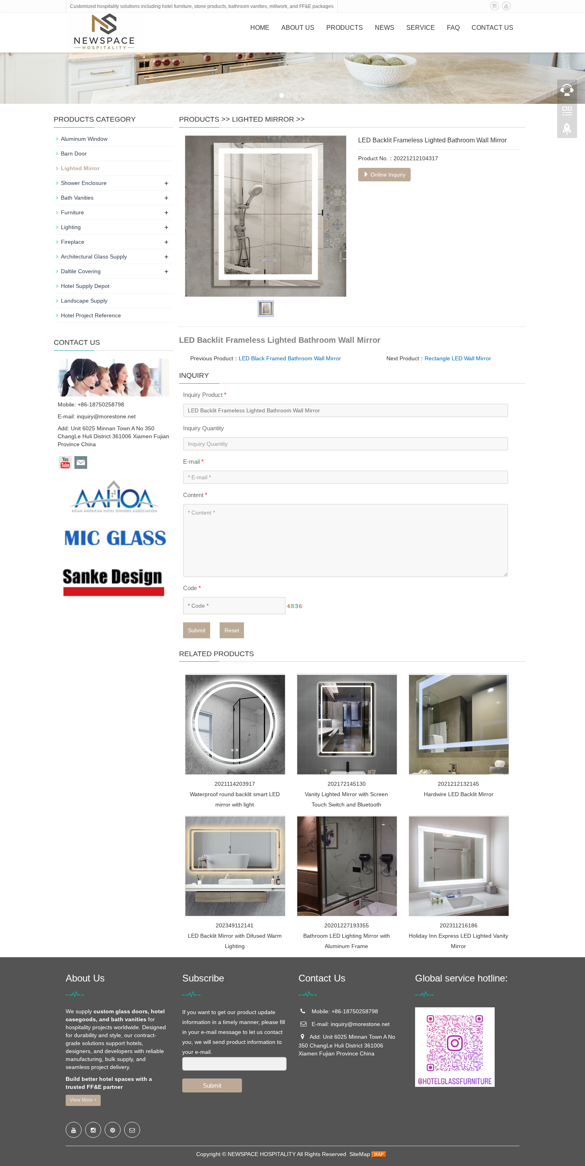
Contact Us (492, 27)
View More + (83, 1100)
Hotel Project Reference (91, 315)
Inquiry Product (204, 394)
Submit (196, 630)
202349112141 (235, 925)
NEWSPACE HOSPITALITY (262, 1154)
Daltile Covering (81, 271)
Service (420, 27)
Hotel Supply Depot (85, 286)
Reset (231, 630)
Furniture (72, 212)
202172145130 (347, 784)
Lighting (71, 227)
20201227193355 (346, 925)
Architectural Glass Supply (94, 256)
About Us (297, 27)
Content (195, 495)
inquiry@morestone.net (106, 416)
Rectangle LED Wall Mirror (458, 358)
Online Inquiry (387, 174)
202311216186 (459, 925)
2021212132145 (458, 784)
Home (259, 27)
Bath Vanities (77, 197)
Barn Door (74, 153)
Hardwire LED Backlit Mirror (458, 794)
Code (192, 588)
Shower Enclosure (84, 183)
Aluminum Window (84, 139)
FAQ (453, 27)
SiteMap (359, 1154)
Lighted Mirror (263, 119)
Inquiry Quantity (203, 428)
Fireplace (72, 242)
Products (344, 27)
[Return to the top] (567, 132)
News (384, 27)
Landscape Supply (84, 300)
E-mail (193, 461)
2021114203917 (234, 784)
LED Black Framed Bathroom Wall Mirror (290, 358)
